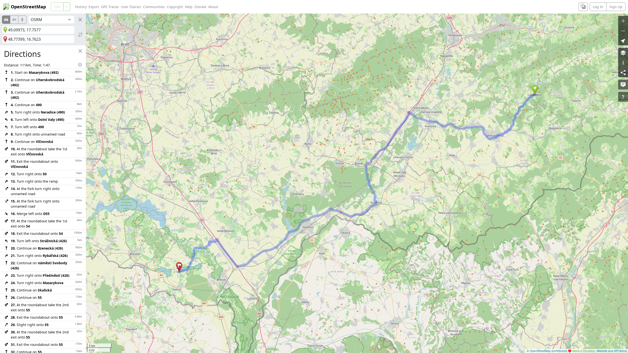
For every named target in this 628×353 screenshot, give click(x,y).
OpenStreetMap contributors (548, 351)
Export (94, 6)
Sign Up (615, 6)
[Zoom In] (623, 21)
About (213, 6)
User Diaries (131, 6)
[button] (535, 90)
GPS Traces (110, 6)
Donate (200, 6)
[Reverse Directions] (80, 34)
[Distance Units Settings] (80, 65)
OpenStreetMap (28, 7)
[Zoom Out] (623, 31)
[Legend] (623, 62)
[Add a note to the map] (623, 84)
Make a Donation (583, 351)
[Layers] (623, 53)
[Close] (80, 19)
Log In (598, 6)
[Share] (623, 72)
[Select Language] (583, 6)
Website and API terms (612, 351)
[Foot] (22, 19)
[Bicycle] (14, 19)
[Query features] (623, 97)
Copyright (175, 6)
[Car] (6, 19)
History (81, 6)
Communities (154, 6)
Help (189, 6)
